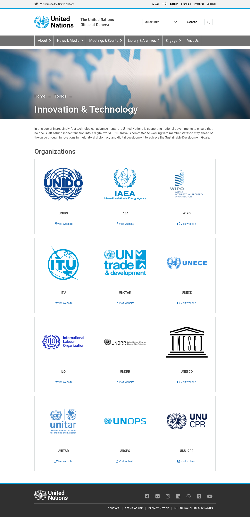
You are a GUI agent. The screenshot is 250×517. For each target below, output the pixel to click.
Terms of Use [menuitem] (134, 508)
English (174, 3)
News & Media (68, 41)
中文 (164, 3)
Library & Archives (142, 41)
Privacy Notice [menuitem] (158, 508)
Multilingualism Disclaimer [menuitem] (193, 508)
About (42, 41)
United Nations (62, 22)
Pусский (199, 3)
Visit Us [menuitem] (193, 41)
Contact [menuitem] (113, 508)
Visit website (64, 223)
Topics (60, 96)
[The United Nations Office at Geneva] (41, 22)
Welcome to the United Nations (57, 4)
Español (211, 3)
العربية (155, 3)
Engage (171, 41)
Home (39, 96)
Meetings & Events (103, 41)
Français (186, 3)
